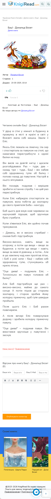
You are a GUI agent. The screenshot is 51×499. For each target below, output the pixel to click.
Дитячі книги (29, 18)
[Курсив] (9, 380)
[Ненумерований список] (31, 380)
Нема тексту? (8, 349)
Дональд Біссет (17, 75)
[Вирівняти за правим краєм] (26, 380)
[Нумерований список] (35, 380)
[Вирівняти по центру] (22, 380)
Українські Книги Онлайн (12, 18)
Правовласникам (22, 349)
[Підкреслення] (13, 380)
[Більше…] (40, 380)
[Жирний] (5, 380)
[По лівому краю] (18, 380)
